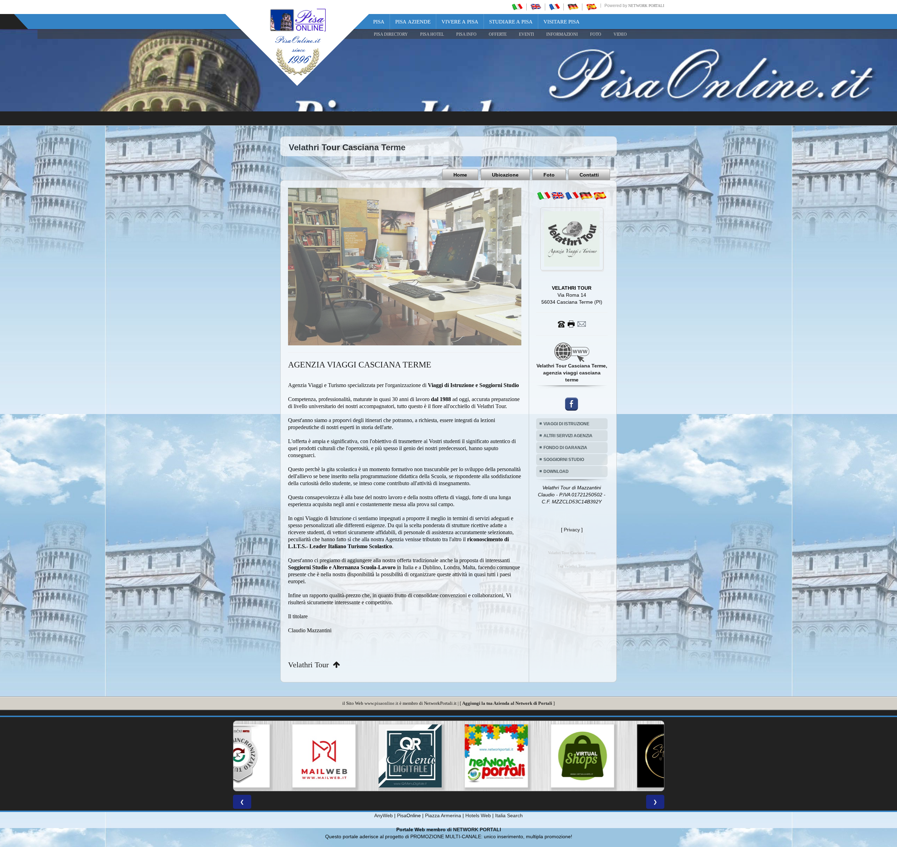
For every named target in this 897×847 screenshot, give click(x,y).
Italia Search (509, 815)
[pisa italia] (517, 7)
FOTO (595, 34)
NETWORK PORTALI (477, 829)
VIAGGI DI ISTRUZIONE (566, 423)
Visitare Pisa (561, 22)
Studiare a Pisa (511, 22)
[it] (544, 195)
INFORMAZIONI (562, 34)
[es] (600, 195)
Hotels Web (478, 815)
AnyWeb (383, 815)
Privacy (572, 529)
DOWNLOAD (556, 471)
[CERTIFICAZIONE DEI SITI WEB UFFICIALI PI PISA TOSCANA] (534, 755)
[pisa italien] (572, 7)
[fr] (572, 195)
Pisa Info (466, 34)
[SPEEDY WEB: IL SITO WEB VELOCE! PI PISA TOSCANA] (620, 755)
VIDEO (620, 34)
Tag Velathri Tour (571, 566)
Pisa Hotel (432, 34)
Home (460, 175)
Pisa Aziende (413, 22)
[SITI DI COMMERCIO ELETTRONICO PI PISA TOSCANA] (448, 755)
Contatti (589, 175)
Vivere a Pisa (459, 22)
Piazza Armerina (443, 815)
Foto (549, 175)
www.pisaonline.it (381, 703)
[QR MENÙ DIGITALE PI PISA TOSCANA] (276, 755)
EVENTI (526, 34)
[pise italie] (554, 7)
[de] (586, 195)
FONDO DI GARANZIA (565, 447)
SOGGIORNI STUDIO (563, 459)
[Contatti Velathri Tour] (572, 323)
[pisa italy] (535, 7)
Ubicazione (505, 175)
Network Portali (646, 6)
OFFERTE (498, 34)
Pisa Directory (391, 34)
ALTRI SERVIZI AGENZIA (568, 435)
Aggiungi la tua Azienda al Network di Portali (507, 703)
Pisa (378, 22)
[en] (558, 195)
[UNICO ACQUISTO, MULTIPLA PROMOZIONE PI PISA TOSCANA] (362, 755)
